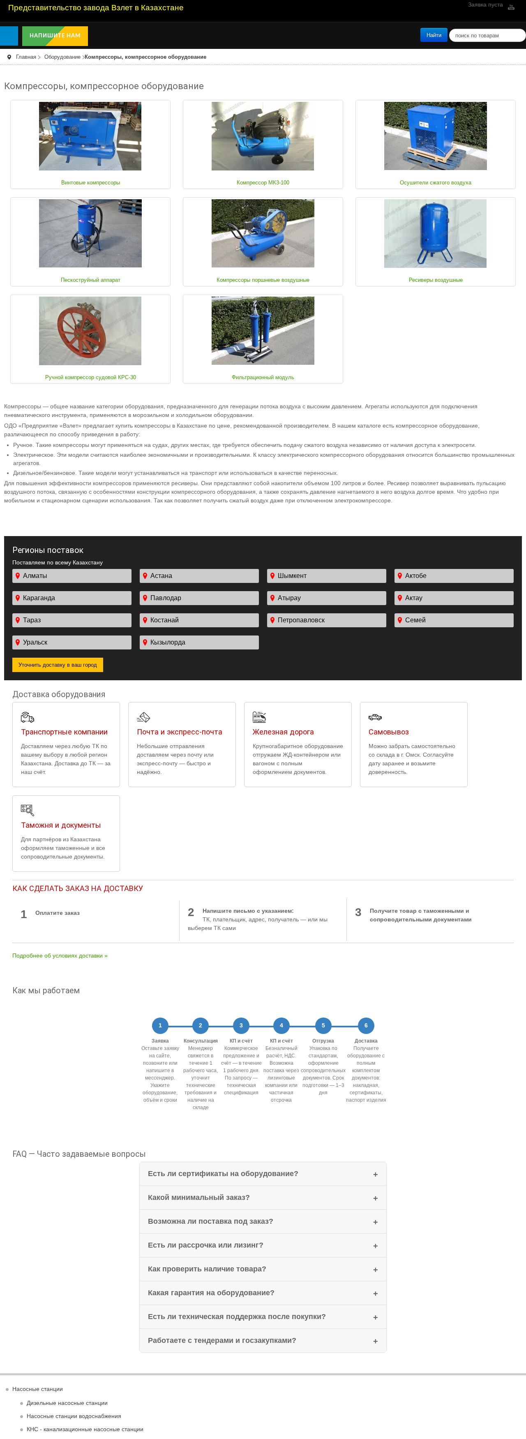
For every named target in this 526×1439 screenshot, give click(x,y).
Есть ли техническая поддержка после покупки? (237, 1316)
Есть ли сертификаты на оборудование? (223, 1174)
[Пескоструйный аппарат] (90, 233)
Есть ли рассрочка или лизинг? (205, 1245)
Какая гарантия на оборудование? (211, 1293)
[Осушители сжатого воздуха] (435, 135)
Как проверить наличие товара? (207, 1269)
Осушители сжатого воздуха (435, 183)
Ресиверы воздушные (436, 280)
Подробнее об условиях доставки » (60, 955)
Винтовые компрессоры (90, 183)
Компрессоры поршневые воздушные (263, 280)
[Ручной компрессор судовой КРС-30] (90, 330)
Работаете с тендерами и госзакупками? (222, 1340)
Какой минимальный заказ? (199, 1197)
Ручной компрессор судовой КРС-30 (90, 377)
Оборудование (62, 57)
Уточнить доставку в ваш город (57, 664)
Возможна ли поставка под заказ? (210, 1221)
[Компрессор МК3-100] (263, 135)
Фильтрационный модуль (263, 377)
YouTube (510, 7)
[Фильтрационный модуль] (263, 330)
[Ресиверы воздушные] (435, 233)
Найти (434, 35)
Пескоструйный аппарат (90, 280)
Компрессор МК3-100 (263, 183)
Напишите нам (55, 36)
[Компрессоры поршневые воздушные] (263, 233)
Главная (26, 57)
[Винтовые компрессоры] (90, 135)
